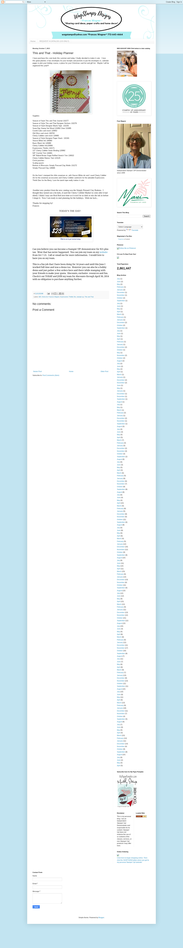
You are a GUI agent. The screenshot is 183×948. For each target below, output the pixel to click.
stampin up (80, 297)
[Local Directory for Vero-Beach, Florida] (141, 817)
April (118, 312)
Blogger (101, 917)
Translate (134, 230)
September (121, 301)
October (120, 298)
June (119, 282)
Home (33, 41)
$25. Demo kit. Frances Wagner (49, 297)
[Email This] (52, 293)
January (120, 290)
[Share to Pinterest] (62, 293)
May (118, 284)
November (121, 295)
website (104, 252)
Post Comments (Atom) (50, 375)
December (121, 292)
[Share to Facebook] (60, 293)
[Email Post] (48, 293)
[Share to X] (57, 293)
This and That (89, 297)
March (119, 314)
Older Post (104, 371)
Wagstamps (121, 239)
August (119, 361)
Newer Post (37, 371)
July (118, 279)
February (120, 287)
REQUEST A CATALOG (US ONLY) (54, 41)
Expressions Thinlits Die (68, 297)
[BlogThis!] (55, 293)
